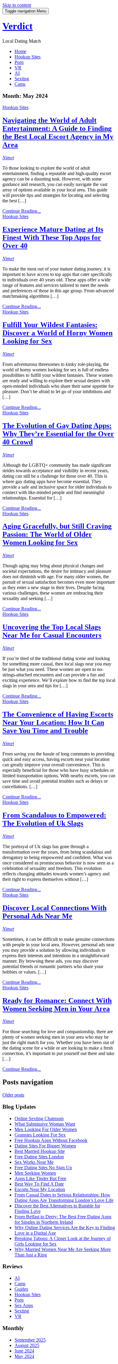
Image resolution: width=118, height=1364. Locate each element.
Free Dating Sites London (39, 1156)
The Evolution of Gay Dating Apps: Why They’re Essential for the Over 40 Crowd (58, 434)
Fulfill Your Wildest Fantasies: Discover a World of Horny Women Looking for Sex (57, 333)
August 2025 (27, 1345)
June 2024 (24, 1350)
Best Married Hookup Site (40, 1151)
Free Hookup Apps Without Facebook (51, 1140)
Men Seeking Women (35, 1173)
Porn (19, 62)
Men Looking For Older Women (46, 1129)
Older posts (13, 1094)
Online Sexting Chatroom (39, 1118)
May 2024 (24, 1356)
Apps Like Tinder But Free (40, 1178)
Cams (20, 84)
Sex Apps (24, 1305)
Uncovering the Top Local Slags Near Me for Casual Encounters (51, 631)
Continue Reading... (21, 211)
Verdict (17, 26)
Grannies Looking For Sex (40, 1134)
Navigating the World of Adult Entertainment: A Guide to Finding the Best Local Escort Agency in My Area (57, 132)
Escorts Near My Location (40, 1189)
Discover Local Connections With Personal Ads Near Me (54, 912)
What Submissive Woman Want (45, 1124)
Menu (25, 11)
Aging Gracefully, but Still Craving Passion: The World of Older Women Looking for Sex (57, 534)
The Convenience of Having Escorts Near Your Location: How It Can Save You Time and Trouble (57, 722)
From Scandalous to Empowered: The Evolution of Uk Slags (54, 819)
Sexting (22, 78)
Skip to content (16, 5)
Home (20, 51)
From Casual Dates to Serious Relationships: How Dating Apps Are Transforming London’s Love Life (64, 1197)
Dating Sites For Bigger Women (45, 1145)
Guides (21, 1289)
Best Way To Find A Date (39, 1183)
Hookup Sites (28, 56)
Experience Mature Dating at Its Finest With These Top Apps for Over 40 (52, 237)
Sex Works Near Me (34, 1162)
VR (18, 67)
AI (17, 73)
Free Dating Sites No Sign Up (43, 1167)
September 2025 (30, 1339)
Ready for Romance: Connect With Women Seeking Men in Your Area (57, 1005)
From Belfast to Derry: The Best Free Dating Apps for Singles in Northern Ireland (63, 1219)
